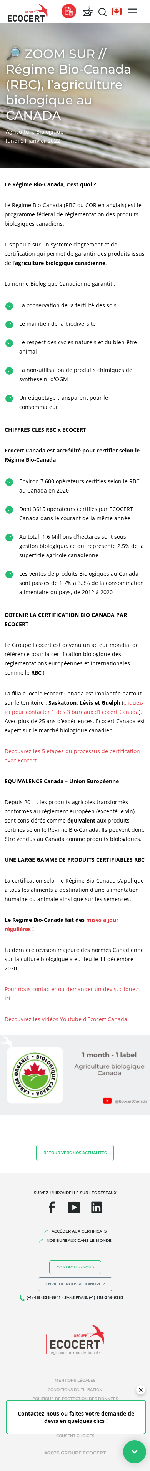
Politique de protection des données (75, 1398)
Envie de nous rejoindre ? (75, 1284)
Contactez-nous (75, 1267)
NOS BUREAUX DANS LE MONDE (79, 1240)
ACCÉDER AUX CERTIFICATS (79, 1231)
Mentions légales (75, 1380)
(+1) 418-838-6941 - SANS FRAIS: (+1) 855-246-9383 (75, 1297)
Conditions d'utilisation (75, 1389)
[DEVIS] (69, 11)
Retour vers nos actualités (75, 1152)
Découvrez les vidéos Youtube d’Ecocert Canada (66, 1019)
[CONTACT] (88, 11)
